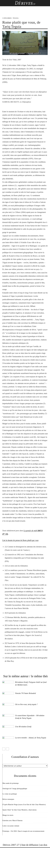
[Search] (46, 3)
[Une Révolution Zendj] (8, 729)
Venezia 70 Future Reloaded (25, 693)
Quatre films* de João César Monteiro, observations (19, 810)
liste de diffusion (30, 844)
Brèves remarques (8, 799)
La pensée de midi (30, 531)
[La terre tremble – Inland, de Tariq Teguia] (8, 740)
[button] (4, 3)
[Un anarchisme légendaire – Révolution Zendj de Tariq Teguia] (8, 718)
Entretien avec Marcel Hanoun (12, 820)
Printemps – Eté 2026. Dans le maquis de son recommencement (23, 831)
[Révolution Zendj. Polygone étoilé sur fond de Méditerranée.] (8, 685)
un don (43, 844)
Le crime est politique (9, 794)
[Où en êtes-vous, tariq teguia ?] (8, 707)
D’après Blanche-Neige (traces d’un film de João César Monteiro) (24, 804)
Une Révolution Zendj (23, 727)
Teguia (15, 18)
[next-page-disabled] (7, 748)
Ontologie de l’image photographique (14, 788)
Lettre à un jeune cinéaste (10, 826)
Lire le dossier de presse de (20, 540)
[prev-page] (3, 748)
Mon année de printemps (10, 783)
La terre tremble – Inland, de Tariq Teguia (30, 738)
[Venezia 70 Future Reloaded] (8, 696)
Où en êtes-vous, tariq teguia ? (26, 704)
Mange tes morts (7, 815)
